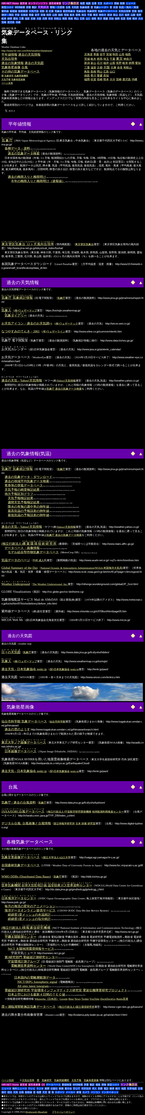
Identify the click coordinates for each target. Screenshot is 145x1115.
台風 (68, 7)
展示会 (68, 1088)
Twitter (85, 999)
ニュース (131, 3)
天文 (99, 3)
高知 (111, 18)
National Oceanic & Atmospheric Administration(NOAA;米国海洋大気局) (81, 567)
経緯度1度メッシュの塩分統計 (29, 919)
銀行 (117, 1088)
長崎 (128, 18)
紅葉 (51, 11)
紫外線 (5, 11)
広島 (82, 18)
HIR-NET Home (10, 3)
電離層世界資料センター (28, 965)
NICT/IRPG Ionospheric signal (37, 982)
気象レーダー (101, 7)
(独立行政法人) (28, 543)
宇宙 (17, 14)
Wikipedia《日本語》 (46, 999)
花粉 (42, 11)
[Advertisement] (114, 39)
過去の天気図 (34, 63)
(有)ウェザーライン (53, 331)
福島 (60, 14)
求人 (94, 1088)
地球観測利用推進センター (108, 811)
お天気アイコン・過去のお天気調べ (26, 323)
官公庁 (76, 1088)
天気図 (75, 7)
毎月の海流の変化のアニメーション (30, 906)
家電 (78, 1092)
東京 (95, 14)
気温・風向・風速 (129, 7)
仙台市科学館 (57, 721)
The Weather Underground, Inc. (50, 584)
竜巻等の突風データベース (24, 485)
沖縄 (18, 22)
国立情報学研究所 (64, 823)
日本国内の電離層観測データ (35, 977)
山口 (88, 18)
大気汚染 (34, 11)
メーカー (71, 1092)
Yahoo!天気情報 (66, 380)
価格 (97, 1084)
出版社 (54, 1088)
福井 (127, 14)
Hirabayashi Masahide (36, 1112)
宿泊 (9, 1092)
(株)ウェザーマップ (25, 310)
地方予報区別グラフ (19, 494)
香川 (99, 18)
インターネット (110, 1092)
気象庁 (61, 297)
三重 (21, 18)
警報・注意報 (57, 7)
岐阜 (3, 18)
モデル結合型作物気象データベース (33, 552)
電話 (106, 1088)
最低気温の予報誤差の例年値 (28, 515)
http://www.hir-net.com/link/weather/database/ (26, 50)
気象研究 (92, 11)
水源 (115, 7)
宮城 (42, 14)
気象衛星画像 (11, 67)
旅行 (3, 1092)
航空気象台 (69, 11)
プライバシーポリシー (63, 1112)
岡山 (76, 18)
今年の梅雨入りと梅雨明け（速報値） (38, 181)
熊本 (134, 18)
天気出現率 (124, 11)
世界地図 (132, 1088)
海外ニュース (19, 1088)
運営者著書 (55, 3)
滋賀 (27, 18)
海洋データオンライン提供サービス (30, 910)
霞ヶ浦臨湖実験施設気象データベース (28, 1006)
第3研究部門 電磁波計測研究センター (31, 957)
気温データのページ (15, 560)
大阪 (38, 18)
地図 (88, 3)
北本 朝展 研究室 (85, 823)
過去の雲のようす (17, 729)
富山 (115, 14)
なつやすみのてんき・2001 (20, 331)
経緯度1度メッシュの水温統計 (29, 914)
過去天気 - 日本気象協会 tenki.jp (24, 669)
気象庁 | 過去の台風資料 (18, 802)
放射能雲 (23, 11)
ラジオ (40, 1088)
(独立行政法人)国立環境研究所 (76, 1006)
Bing (71, 999)
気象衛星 (85, 7)
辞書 (28, 7)
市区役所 (86, 1088)
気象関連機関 (21, 75)
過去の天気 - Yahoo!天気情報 (21, 380)
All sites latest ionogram (33, 986)
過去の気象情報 (12, 63)
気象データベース (108, 11)
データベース (53, 1084)
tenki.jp (74, 669)
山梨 (132, 14)
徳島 (93, 18)
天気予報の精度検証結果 (22, 489)
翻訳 (34, 7)
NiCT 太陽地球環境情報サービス (31, 949)
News (77, 999)
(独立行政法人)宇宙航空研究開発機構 (69, 811)
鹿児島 (11, 22)
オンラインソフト (38, 3)
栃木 (72, 14)
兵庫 (44, 18)
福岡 (117, 18)
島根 (70, 18)
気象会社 (81, 11)
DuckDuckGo (108, 999)
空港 (134, 11)
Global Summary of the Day (19, 568)
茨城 (66, 14)
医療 (122, 3)
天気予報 (6, 79)
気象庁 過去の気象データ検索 (64, 388)
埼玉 (83, 14)
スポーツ (108, 3)
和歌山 (57, 18)
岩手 (37, 14)
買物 (116, 3)
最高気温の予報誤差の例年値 (28, 511)
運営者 (23, 3)
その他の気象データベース (20, 71)
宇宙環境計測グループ (24, 961)
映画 (61, 1088)
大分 (140, 18)
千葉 (89, 14)
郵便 (111, 1088)
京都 (33, 18)
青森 (31, 14)
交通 (94, 3)
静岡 (9, 18)
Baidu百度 (122, 999)
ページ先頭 (7, 1080)
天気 (15, 1092)
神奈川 (102, 14)
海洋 (140, 11)
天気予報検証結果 (20, 498)
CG (43, 1084)
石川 (121, 14)
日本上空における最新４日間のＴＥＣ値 (36, 994)
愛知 (15, 18)
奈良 (50, 18)
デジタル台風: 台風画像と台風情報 (26, 823)
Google (64, 999)
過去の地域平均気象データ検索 (27, 481)
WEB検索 (20, 7)
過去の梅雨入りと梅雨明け (27, 177)
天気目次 (43, 7)
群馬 (78, 14)
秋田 (48, 14)
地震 (82, 3)
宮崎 (3, 22)
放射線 (13, 11)
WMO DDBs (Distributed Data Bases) (26, 876)
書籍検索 (67, 1084)
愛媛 (105, 18)
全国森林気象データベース (20, 865)
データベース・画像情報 (22, 548)
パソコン (95, 1092)
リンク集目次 (70, 3)
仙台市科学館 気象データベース (24, 721)
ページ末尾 (7, 83)
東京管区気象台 (84, 244)
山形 (54, 14)
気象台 (58, 11)
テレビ (31, 1088)
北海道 (24, 14)
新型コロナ (7, 7)
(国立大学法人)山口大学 (56, 857)
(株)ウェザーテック (66, 323)
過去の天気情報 (29, 54)
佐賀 (123, 18)
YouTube (94, 999)
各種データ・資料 (17, 148)
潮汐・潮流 (7, 14)
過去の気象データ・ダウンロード (28, 477)
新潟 (109, 14)
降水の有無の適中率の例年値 (28, 506)
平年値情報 (9, 54)
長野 (138, 14)
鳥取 (64, 18)
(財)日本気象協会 (59, 669)
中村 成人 (38, 560)
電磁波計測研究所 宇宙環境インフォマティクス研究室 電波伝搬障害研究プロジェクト (66, 990)
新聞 (47, 1088)
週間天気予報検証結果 (24, 502)
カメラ (86, 1092)
